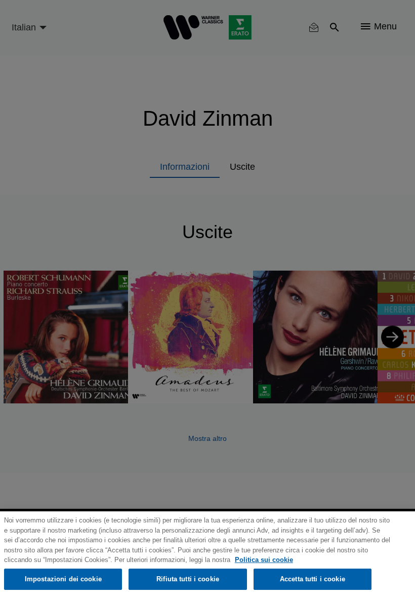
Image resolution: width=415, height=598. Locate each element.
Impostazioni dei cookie (63, 579)
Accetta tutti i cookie (312, 579)
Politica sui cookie (264, 560)
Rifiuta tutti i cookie (187, 579)
